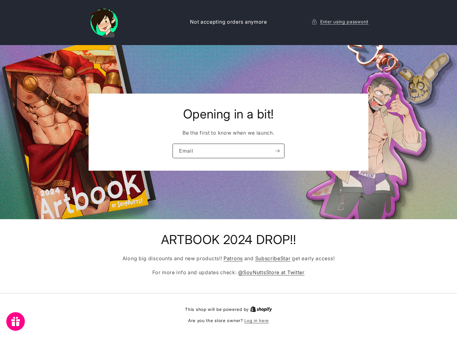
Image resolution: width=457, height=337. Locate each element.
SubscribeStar (273, 258)
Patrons (233, 258)
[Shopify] (261, 309)
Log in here (256, 320)
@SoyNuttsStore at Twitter (271, 272)
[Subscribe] (277, 151)
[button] (340, 21)
